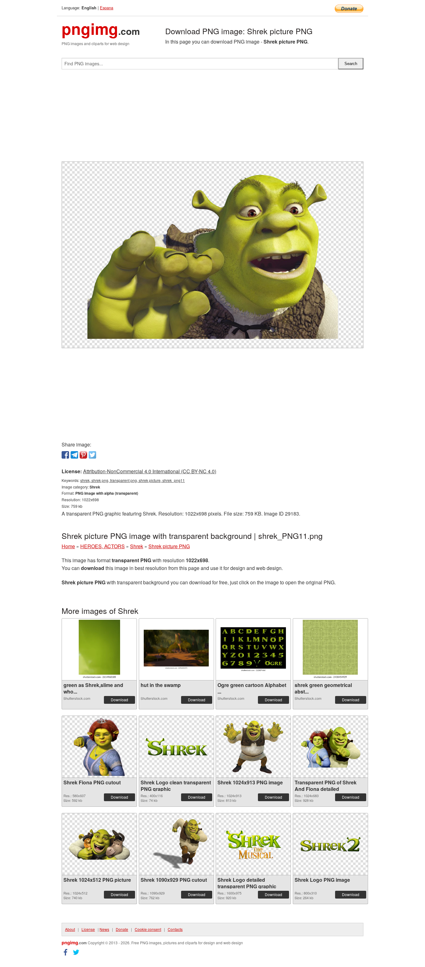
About (70, 929)
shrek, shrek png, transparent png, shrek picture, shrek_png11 (132, 480)
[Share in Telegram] (74, 455)
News (104, 929)
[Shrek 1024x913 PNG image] (253, 746)
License (88, 929)
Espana (106, 8)
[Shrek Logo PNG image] (330, 844)
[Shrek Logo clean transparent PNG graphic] (176, 747)
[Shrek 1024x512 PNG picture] (99, 844)
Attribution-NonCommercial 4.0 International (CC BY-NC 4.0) (149, 471)
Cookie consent (148, 929)
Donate (122, 929)
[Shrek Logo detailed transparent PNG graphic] (253, 844)
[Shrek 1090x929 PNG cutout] (176, 844)
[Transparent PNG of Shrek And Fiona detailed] (330, 747)
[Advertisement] (212, 117)
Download (119, 699)
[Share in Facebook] (65, 455)
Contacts (175, 929)
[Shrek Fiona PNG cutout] (99, 746)
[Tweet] (92, 455)
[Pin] (83, 455)
